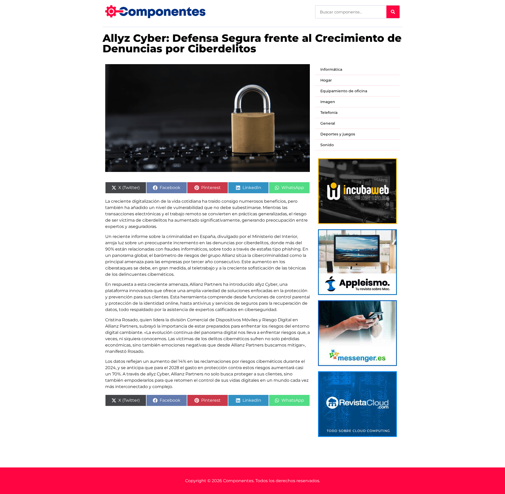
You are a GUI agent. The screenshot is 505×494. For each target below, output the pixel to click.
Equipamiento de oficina (343, 91)
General (327, 123)
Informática (331, 69)
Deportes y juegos (337, 134)
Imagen (327, 101)
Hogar (326, 80)
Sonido (327, 144)
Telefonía (328, 112)
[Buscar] (393, 12)
